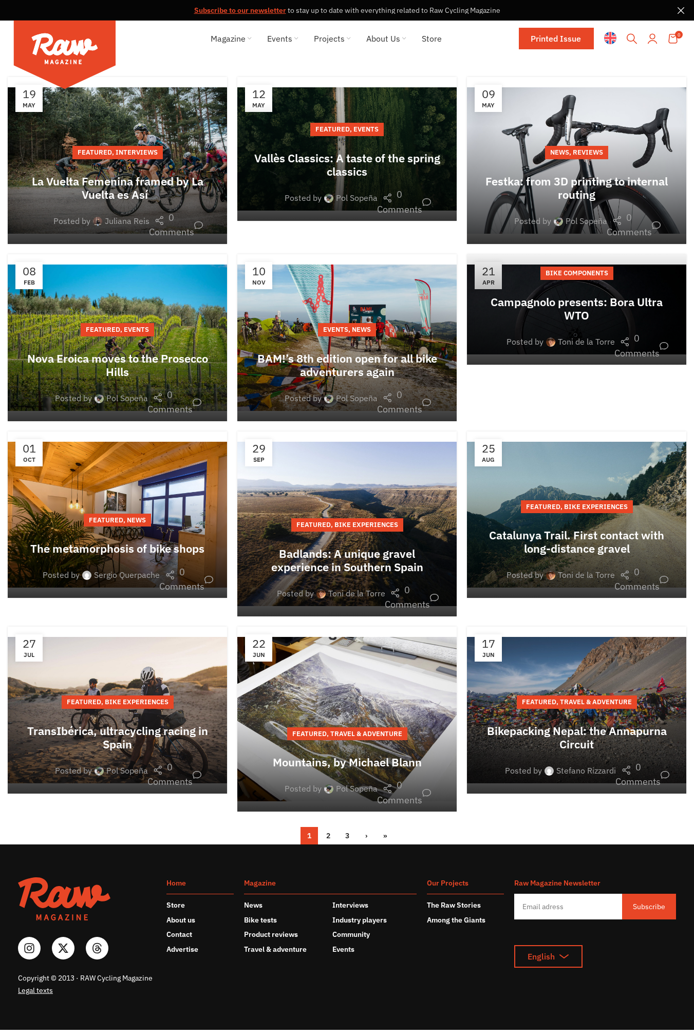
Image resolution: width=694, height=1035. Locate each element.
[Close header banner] (681, 10)
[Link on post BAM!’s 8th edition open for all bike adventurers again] (347, 337)
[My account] (652, 38)
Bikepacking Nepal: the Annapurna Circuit (577, 737)
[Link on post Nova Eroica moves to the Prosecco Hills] (117, 337)
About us (180, 920)
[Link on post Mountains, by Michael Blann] (347, 719)
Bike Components (577, 273)
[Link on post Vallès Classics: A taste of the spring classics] (347, 149)
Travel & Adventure (366, 733)
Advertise (182, 949)
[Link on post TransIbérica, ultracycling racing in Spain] (117, 710)
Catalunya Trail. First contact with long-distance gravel (576, 542)
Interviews (137, 152)
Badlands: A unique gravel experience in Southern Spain (347, 560)
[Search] (632, 38)
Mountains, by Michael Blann (347, 762)
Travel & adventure (275, 949)
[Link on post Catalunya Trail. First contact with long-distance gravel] (576, 514)
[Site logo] (64, 56)
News (559, 152)
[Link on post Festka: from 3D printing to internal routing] (576, 160)
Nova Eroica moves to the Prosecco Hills (117, 365)
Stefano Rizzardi (586, 770)
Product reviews (271, 934)
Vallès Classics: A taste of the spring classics (347, 164)
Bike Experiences (366, 524)
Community (351, 934)
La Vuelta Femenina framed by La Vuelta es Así (117, 188)
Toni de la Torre (586, 341)
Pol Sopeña (357, 198)
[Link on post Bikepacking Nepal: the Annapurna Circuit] (576, 710)
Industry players (359, 920)
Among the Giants (456, 920)
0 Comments (176, 225)
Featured (95, 152)
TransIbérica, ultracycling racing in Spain (117, 737)
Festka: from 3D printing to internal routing (576, 188)
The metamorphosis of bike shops (117, 548)
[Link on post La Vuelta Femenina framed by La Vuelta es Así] (117, 160)
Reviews (588, 152)
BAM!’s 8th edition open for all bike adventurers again (347, 365)
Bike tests (260, 920)
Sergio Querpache (127, 575)
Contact (179, 934)
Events (366, 129)
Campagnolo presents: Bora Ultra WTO (577, 308)
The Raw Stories (454, 905)
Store (175, 905)
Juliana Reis (127, 221)
